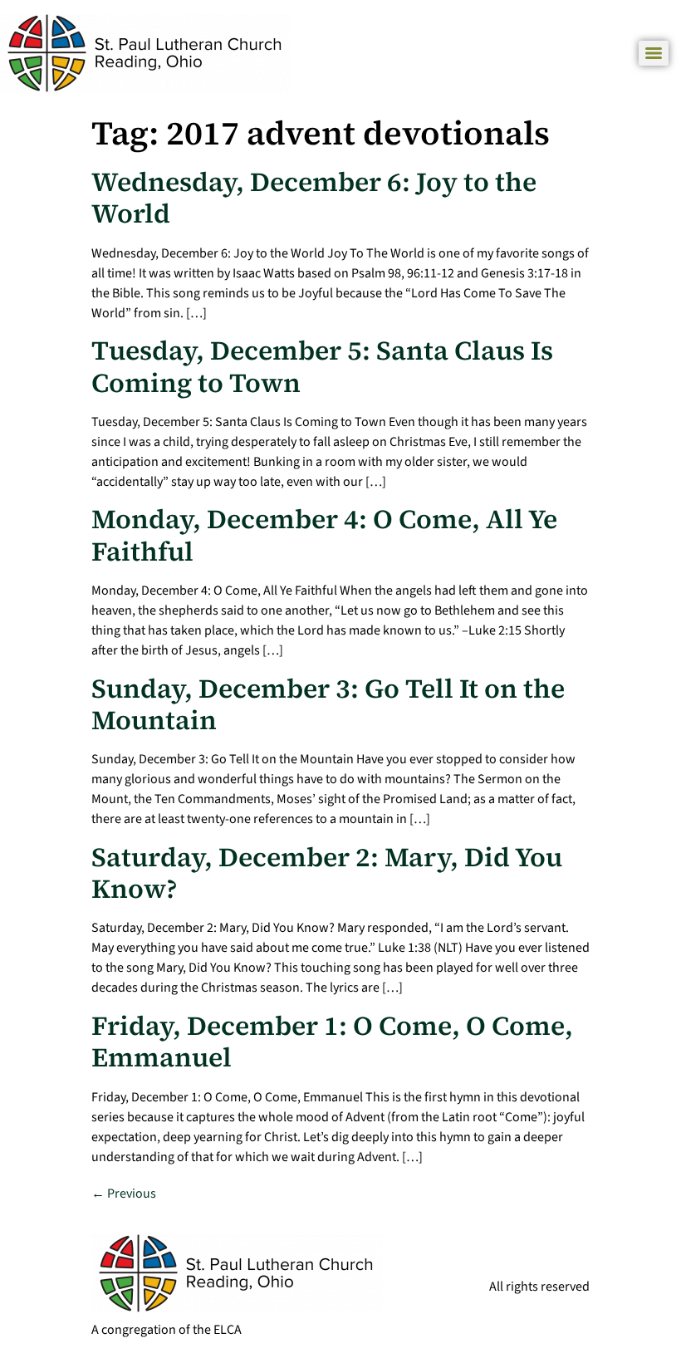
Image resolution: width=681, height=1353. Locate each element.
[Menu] (654, 53)
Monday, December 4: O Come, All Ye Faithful (324, 535)
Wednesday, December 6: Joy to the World (313, 198)
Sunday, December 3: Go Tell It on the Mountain (328, 704)
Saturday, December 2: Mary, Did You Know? (326, 873)
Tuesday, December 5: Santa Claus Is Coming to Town (322, 366)
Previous (123, 1193)
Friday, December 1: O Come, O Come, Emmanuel (332, 1041)
